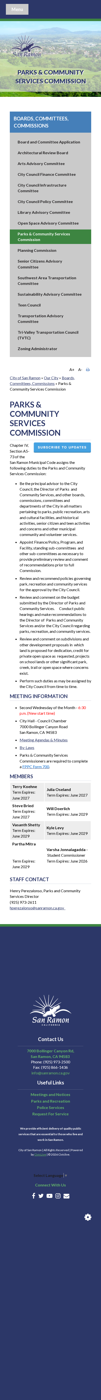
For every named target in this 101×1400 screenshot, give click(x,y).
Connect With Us (50, 1185)
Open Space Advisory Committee (48, 223)
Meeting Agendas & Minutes (44, 740)
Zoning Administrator (37, 348)
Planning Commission (37, 250)
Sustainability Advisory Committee (50, 294)
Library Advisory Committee (44, 212)
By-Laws (27, 747)
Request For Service (50, 1113)
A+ (72, 369)
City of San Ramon (25, 377)
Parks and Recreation (50, 1101)
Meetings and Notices (50, 1094)
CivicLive (40, 1154)
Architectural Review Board (43, 152)
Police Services (50, 1107)
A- (80, 369)
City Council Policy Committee (45, 201)
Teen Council (29, 305)
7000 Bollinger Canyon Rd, (50, 1050)
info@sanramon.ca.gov (50, 1072)
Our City (51, 377)
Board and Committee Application (49, 142)
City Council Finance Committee (47, 174)
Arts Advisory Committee (41, 163)
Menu (17, 9)
